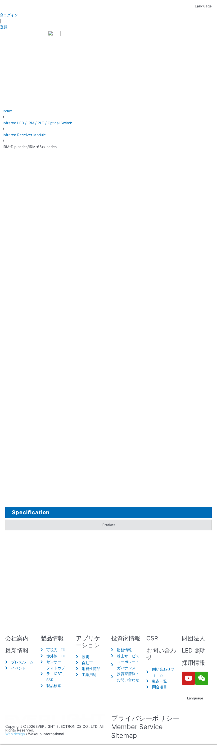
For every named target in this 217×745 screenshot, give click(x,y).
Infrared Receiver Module (24, 135)
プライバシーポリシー (145, 718)
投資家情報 (125, 638)
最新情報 (17, 650)
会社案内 (17, 638)
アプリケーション (88, 642)
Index (7, 111)
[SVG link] (55, 719)
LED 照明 (194, 650)
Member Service (137, 727)
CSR (152, 638)
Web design (15, 734)
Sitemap (124, 735)
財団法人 (193, 638)
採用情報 (193, 662)
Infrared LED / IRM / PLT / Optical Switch (37, 123)
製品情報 (52, 638)
